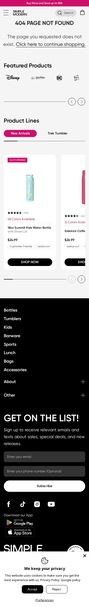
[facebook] (8, 504)
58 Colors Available (21, 219)
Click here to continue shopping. (51, 44)
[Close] (84, 555)
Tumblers (12, 318)
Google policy (70, 580)
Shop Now (30, 262)
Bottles (10, 310)
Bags (9, 361)
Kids (8, 327)
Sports (10, 344)
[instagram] (37, 504)
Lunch (9, 352)
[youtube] (51, 504)
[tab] (12, 80)
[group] (30, 212)
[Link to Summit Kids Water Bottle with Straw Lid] (30, 181)
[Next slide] (81, 101)
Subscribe (44, 486)
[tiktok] (23, 504)
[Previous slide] (72, 101)
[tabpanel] (44, 98)
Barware (12, 335)
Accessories (15, 369)
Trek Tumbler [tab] (57, 133)
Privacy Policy (50, 580)
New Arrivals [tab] (20, 133)
